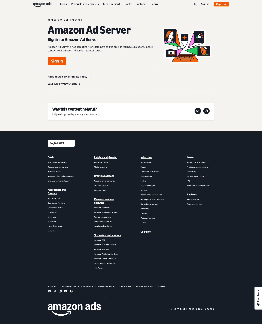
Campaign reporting (102, 217)
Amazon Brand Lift (102, 207)
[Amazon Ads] (40, 4)
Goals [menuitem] (51, 157)
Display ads (52, 212)
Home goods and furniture (152, 199)
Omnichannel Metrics (103, 221)
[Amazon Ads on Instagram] (60, 291)
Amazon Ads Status (145, 286)
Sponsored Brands (55, 207)
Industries (146, 157)
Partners (141, 4)
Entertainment (147, 176)
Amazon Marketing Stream (105, 212)
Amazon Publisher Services (106, 254)
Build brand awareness (57, 162)
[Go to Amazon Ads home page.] (74, 309)
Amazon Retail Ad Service (105, 258)
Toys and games (148, 218)
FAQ (188, 181)
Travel (143, 222)
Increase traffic (54, 171)
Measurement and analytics (104, 200)
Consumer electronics (150, 171)
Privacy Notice (87, 286)
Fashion (144, 181)
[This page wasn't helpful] (197, 111)
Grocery (144, 190)
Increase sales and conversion (61, 176)
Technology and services (107, 235)
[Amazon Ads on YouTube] (65, 291)
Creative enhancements (104, 181)
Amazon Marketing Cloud (105, 244)
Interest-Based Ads (106, 286)
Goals (63, 4)
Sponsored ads (54, 198)
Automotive (146, 162)
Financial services (148, 185)
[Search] (195, 4)
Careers (161, 286)
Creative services (101, 185)
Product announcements (197, 167)
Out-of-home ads (55, 226)
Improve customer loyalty (59, 181)
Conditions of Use (68, 286)
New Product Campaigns (104, 263)
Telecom (144, 213)
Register (221, 4)
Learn (154, 4)
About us (52, 286)
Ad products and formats (57, 191)
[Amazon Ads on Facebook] (71, 291)
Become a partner (194, 204)
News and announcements (198, 185)
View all (51, 231)
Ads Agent (98, 268)
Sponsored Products (56, 203)
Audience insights (101, 162)
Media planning (100, 167)
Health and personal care (151, 195)
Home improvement (149, 204)
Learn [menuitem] (190, 157)
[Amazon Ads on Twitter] (54, 291)
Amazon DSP (99, 240)
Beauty (144, 167)
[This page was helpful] (206, 111)
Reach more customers (58, 167)
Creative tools (100, 190)
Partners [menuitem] (192, 194)
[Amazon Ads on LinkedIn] (49, 291)
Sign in (205, 3)
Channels (146, 231)
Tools (127, 4)
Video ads (52, 217)
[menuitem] (61, 212)
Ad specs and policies (196, 176)
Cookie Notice (125, 286)
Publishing (145, 208)
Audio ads (52, 221)
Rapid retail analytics (103, 226)
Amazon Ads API (101, 249)
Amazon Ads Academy (196, 162)
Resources (191, 171)
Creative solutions (104, 176)
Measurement (111, 4)
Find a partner (193, 199)
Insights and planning (105, 157)
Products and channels (85, 4)
